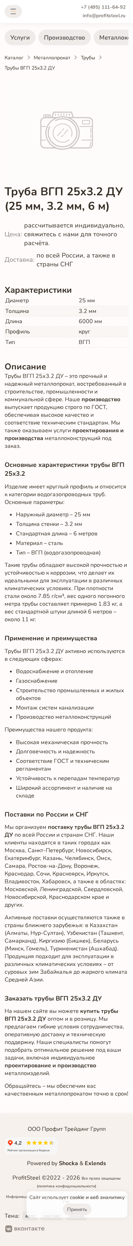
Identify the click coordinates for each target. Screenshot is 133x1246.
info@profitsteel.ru (104, 15)
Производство (64, 38)
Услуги (20, 38)
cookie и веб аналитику (97, 1197)
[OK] (56, 1230)
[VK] (25, 1230)
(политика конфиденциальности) (66, 1186)
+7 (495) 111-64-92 (103, 7)
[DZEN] (79, 1230)
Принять (77, 1209)
